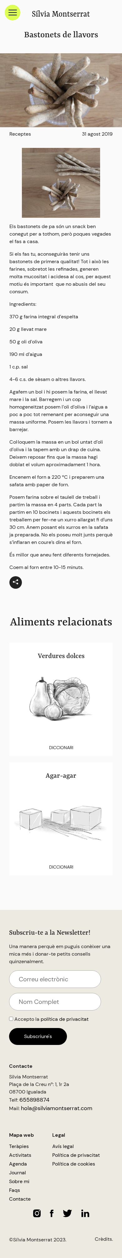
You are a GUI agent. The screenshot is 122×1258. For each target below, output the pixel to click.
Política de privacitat (76, 1155)
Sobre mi (19, 1181)
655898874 (34, 1100)
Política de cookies (73, 1164)
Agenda (18, 1164)
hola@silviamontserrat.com (56, 1108)
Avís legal (63, 1146)
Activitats (20, 1155)
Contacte (20, 1199)
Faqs (14, 1190)
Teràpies (19, 1146)
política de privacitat (65, 1019)
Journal (17, 1172)
